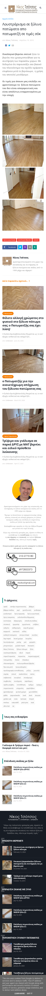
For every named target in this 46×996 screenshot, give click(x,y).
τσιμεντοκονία (8, 688)
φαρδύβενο (31, 688)
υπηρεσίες (20, 688)
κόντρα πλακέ (24, 635)
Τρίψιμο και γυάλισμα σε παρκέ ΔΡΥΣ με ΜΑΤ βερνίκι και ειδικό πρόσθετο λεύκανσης (21, 446)
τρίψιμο (39, 685)
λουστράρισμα (9, 642)
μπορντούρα (8, 646)
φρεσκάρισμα (8, 692)
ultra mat (7, 706)
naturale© (8, 313)
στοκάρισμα (28, 678)
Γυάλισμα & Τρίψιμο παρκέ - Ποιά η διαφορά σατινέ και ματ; (20, 746)
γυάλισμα (37, 610)
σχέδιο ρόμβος (9, 685)
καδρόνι (6, 628)
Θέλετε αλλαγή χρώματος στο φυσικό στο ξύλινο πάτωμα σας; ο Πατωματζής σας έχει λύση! (23, 323)
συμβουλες (7, 681)
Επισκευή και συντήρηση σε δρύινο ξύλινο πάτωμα (28, 848)
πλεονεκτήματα (9, 663)
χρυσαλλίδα (33, 692)
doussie (37, 695)
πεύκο (17, 660)
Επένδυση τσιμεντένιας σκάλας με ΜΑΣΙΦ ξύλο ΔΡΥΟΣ (28, 768)
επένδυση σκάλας (31, 621)
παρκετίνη (21, 656)
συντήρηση (18, 681)
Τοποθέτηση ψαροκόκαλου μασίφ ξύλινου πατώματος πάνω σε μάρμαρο (28, 960)
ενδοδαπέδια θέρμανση (26, 617)
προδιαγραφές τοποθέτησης (14, 671)
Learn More (20, 993)
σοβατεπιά (7, 678)
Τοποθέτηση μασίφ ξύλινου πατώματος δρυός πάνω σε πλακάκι (25, 946)
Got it (29, 993)
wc (13, 706)
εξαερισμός (18, 621)
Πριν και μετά (8, 667)
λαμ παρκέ (7, 639)
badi (24, 695)
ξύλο (31, 649)
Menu (5, 8)
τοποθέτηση (21, 685)
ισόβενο (36, 624)
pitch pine (24, 703)
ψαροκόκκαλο (15, 695)
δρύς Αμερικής (20, 614)
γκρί (18, 610)
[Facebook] (6, 45)
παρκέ (28, 653)
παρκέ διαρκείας (9, 656)
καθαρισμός (16, 628)
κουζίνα (34, 635)
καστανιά (16, 631)
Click (25, 247)
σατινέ (36, 240)
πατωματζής (8, 660)
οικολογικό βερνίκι (24, 240)
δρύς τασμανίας (9, 617)
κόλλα (24, 631)
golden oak (7, 699)
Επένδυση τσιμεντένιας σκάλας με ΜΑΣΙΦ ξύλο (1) (28, 797)
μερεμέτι (32, 642)
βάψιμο (31, 607)
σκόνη (32, 674)
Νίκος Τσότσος (20, 257)
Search (40, 8)
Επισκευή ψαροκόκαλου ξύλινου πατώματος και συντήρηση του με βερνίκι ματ (28, 863)
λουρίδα (28, 639)
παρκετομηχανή (33, 656)
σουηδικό (17, 678)
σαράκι (6, 674)
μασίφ (19, 642)
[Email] (13, 45)
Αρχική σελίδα (7, 19)
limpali (31, 699)
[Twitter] (9, 45)
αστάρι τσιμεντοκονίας (18, 607)
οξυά (21, 653)
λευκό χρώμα (18, 639)
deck (30, 695)
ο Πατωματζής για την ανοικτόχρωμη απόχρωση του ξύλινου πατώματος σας (21, 384)
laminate (23, 699)
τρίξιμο (30, 685)
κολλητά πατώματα (10, 635)
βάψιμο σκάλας (9, 610)
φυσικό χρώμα (21, 692)
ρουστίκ (36, 671)
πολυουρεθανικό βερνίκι (25, 663)
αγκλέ (5, 607)
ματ (25, 642)
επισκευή (7, 624)
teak (32, 703)
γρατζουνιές (27, 610)
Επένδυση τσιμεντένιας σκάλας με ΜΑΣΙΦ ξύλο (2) (28, 782)
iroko (16, 699)
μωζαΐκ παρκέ (20, 646)
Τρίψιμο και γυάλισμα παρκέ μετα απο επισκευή (28, 877)
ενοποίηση (7, 621)
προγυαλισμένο (21, 667)
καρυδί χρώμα (28, 628)
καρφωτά (7, 631)
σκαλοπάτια (23, 674)
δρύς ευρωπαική (21, 19)
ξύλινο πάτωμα (22, 649)
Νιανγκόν (31, 646)
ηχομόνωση (26, 624)
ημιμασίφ (16, 624)
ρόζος (29, 671)
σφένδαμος (28, 681)
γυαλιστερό (8, 614)
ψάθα (5, 695)
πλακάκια (25, 660)
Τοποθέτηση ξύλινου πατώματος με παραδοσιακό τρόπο (29, 974)
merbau (6, 703)
